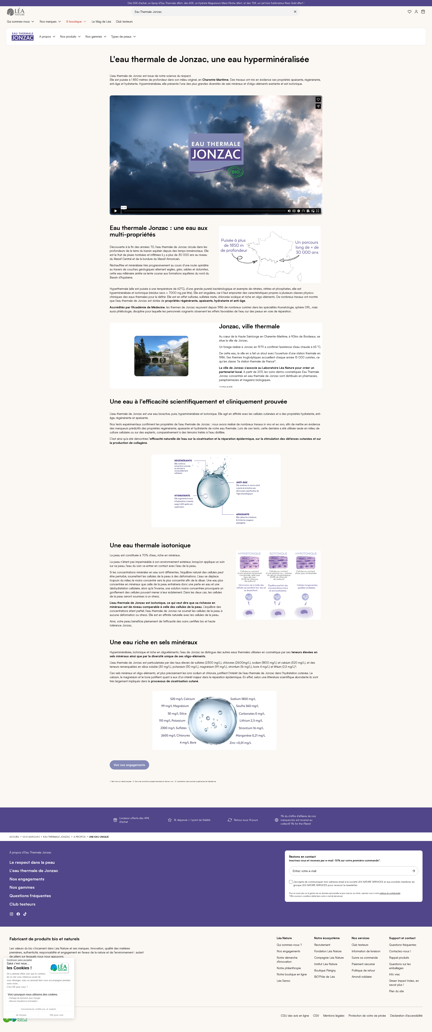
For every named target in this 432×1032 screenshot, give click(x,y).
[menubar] (216, 21)
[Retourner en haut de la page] (422, 801)
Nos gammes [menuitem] (93, 36)
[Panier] (423, 11)
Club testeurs (360, 945)
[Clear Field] (295, 11)
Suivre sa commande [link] (365, 957)
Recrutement (322, 945)
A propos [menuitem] (45, 36)
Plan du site (396, 991)
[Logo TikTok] (26, 915)
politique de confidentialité (390, 893)
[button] (7, 1019)
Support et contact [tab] (402, 938)
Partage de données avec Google (24, 998)
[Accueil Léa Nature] (18, 1020)
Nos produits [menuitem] (68, 36)
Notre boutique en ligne (292, 974)
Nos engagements (288, 951)
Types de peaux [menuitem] (121, 36)
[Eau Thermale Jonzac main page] (22, 36)
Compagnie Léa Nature (329, 957)
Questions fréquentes (30, 895)
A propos (80, 836)
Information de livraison (366, 951)
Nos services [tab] (360, 938)
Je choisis (21, 1015)
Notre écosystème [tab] (327, 938)
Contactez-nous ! (400, 951)
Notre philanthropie (289, 968)
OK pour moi (56, 1015)
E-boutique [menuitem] (74, 21)
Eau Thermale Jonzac (56, 836)
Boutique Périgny (325, 970)
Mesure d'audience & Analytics (23, 1001)
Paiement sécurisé (363, 964)
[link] (409, 11)
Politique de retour (363, 970)
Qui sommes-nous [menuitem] (18, 21)
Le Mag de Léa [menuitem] (101, 21)
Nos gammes (22, 887)
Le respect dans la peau (32, 862)
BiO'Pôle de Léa (324, 976)
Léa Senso (283, 980)
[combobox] (215, 11)
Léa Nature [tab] (284, 938)
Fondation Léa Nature (328, 951)
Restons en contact (302, 856)
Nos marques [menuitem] (48, 21)
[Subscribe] (413, 870)
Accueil (14, 836)
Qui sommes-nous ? (289, 945)
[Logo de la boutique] (15, 12)
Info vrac (394, 974)
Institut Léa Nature (325, 964)
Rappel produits (399, 957)
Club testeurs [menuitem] (124, 21)
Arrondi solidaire (362, 976)
